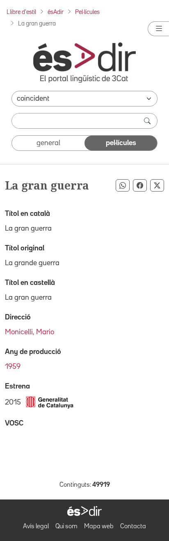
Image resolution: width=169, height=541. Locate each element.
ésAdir (56, 12)
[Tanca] (158, 28)
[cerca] (148, 121)
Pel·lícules (87, 12)
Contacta (133, 526)
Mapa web (99, 526)
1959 (13, 366)
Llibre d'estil (21, 12)
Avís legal (36, 526)
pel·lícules (121, 143)
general (48, 143)
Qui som (66, 526)
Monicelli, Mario (29, 332)
